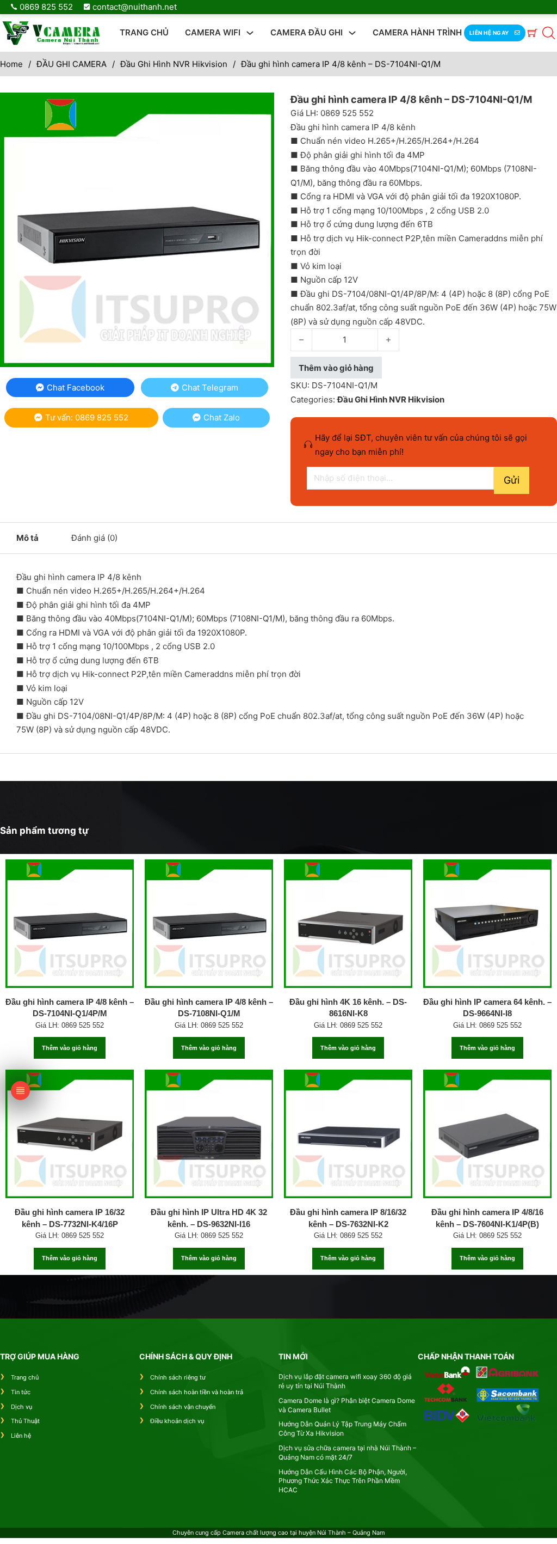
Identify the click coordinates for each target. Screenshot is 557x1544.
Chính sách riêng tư (178, 1377)
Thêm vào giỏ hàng (69, 1048)
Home (11, 64)
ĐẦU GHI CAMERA (71, 64)
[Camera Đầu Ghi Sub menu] (352, 33)
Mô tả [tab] (27, 538)
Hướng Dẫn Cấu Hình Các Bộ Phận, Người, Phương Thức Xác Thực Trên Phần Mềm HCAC (342, 1481)
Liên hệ (21, 1435)
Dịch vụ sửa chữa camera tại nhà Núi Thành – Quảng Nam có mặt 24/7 (347, 1452)
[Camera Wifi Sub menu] (250, 33)
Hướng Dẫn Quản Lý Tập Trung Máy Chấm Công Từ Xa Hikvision (342, 1428)
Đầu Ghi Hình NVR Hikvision (173, 64)
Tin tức (20, 1392)
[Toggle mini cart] (532, 33)
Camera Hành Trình (417, 32)
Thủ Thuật (25, 1421)
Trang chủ (144, 32)
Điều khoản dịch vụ (177, 1421)
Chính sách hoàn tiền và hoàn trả (196, 1392)
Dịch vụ (21, 1407)
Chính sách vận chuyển (182, 1407)
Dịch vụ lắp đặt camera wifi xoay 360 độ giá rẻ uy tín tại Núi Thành (345, 1381)
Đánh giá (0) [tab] (94, 538)
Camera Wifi (212, 32)
